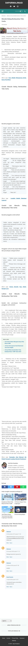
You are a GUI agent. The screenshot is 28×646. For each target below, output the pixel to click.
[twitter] (11, 486)
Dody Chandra (9, 577)
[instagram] (17, 6)
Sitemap (14, 640)
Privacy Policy (15, 638)
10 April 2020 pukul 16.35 (12, 579)
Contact (8, 638)
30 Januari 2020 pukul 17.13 (13, 551)
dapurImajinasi (14, 3)
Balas (7, 542)
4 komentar (4, 24)
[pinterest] (17, 486)
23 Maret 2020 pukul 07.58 (12, 565)
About (3, 638)
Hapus (10, 542)
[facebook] (10, 6)
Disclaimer (22, 638)
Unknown (8, 531)
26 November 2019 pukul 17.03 (13, 534)
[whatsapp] (23, 486)
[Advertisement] (14, 106)
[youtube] (14, 6)
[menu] (2, 11)
